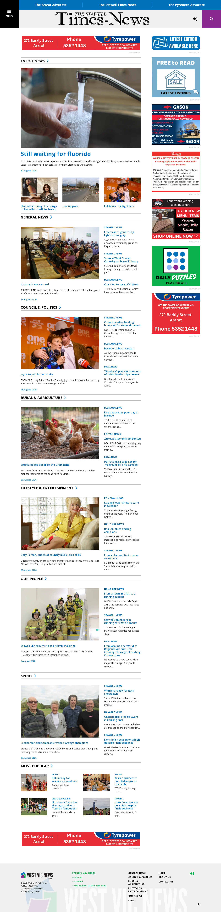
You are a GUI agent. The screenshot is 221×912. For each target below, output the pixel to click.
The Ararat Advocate (51, 5)
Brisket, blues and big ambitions (117, 530)
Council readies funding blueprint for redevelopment (122, 323)
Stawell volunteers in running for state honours (120, 621)
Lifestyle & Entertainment (47, 487)
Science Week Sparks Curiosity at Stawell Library (121, 259)
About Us (165, 877)
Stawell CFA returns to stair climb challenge (48, 646)
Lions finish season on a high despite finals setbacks (122, 741)
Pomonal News (113, 498)
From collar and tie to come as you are (121, 556)
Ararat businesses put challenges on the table (126, 781)
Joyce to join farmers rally (37, 374)
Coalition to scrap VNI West (121, 284)
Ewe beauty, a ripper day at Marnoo (121, 414)
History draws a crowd (35, 284)
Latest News (33, 60)
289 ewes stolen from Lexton (122, 438)
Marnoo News (113, 279)
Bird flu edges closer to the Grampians (45, 464)
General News (34, 217)
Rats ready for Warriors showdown (64, 779)
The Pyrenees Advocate (186, 5)
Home (162, 873)
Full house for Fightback (119, 206)
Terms (38, 891)
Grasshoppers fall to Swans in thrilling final (121, 718)
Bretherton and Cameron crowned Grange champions (54, 743)
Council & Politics (39, 307)
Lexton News (112, 434)
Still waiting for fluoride (56, 154)
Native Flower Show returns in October (121, 504)
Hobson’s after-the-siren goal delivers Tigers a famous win (64, 805)
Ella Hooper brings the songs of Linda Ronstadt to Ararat (39, 207)
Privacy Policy (27, 891)
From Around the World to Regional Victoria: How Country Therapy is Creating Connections (122, 650)
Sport (26, 675)
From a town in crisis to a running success (119, 595)
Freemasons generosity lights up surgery (119, 233)
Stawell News (113, 227)
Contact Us (166, 881)
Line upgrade (70, 206)
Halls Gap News (114, 524)
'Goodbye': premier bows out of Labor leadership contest (122, 373)
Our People (32, 578)
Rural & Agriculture (41, 397)
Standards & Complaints (32, 888)
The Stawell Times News (117, 5)
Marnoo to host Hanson (119, 348)
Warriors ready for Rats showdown (119, 692)
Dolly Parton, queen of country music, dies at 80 (51, 555)
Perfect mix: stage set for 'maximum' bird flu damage (121, 463)
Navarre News (113, 712)
